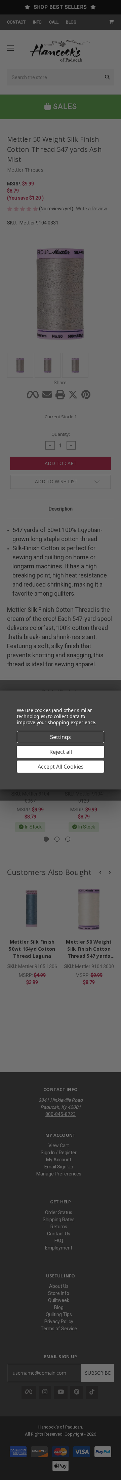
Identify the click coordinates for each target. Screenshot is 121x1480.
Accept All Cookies (61, 766)
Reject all (60, 751)
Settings (60, 737)
